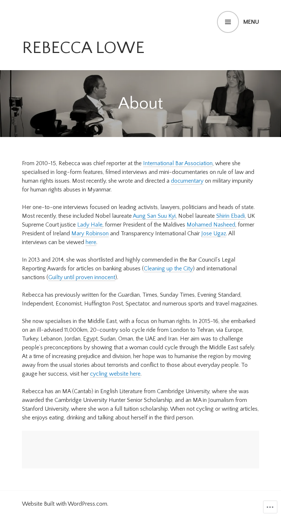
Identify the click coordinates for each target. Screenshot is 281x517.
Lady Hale (89, 224)
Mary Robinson (90, 233)
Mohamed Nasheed (211, 224)
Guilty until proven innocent (81, 277)
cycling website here (115, 373)
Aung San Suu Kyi (154, 216)
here (91, 242)
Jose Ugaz (213, 233)
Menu (251, 22)
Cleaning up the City (168, 268)
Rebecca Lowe (83, 47)
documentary (187, 181)
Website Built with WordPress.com (64, 504)
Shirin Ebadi (230, 216)
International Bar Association (178, 163)
